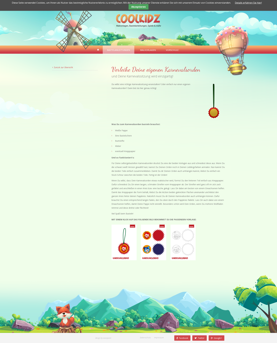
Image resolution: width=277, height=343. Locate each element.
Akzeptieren (138, 6)
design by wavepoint (103, 338)
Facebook (183, 338)
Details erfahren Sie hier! (248, 2)
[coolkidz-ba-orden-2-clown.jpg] (153, 242)
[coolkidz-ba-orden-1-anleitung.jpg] (124, 242)
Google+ (218, 338)
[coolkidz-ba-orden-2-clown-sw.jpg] (183, 242)
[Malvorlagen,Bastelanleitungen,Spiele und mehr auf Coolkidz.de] (98, 50)
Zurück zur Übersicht (63, 67)
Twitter (201, 338)
